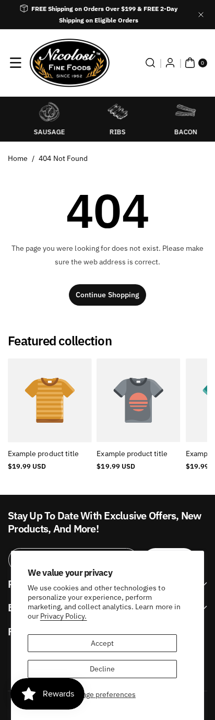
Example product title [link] (43, 453)
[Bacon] (175, 111)
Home (18, 158)
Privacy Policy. (63, 616)
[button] (15, 63)
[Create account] (170, 63)
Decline (102, 668)
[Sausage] (39, 111)
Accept (102, 643)
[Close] (201, 14)
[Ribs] (107, 111)
